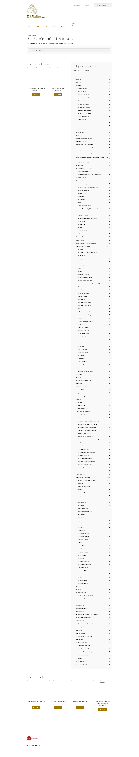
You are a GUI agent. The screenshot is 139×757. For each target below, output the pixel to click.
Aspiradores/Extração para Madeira (87, 424)
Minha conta (86, 5)
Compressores (82, 496)
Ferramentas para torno (84, 305)
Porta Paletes (81, 224)
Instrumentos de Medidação (85, 312)
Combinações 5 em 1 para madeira (87, 427)
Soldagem (80, 574)
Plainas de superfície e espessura (86, 452)
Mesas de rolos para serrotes (85, 321)
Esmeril (80, 202)
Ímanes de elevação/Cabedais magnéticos (89, 209)
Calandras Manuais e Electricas (84, 138)
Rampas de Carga (82, 119)
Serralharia (79, 630)
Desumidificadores (81, 177)
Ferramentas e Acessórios (83, 246)
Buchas (80, 271)
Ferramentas (81, 299)
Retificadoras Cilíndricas (84, 564)
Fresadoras (79, 374)
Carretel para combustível (85, 280)
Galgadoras (81, 521)
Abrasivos (80, 249)
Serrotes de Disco (80, 633)
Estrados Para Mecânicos (84, 113)
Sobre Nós (37, 26)
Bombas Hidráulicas (81, 129)
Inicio (28, 26)
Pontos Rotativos (82, 337)
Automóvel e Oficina (81, 88)
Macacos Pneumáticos (82, 408)
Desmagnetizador (83, 296)
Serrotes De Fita (82, 571)
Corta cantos (79, 165)
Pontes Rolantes (82, 546)
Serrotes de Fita (80, 639)
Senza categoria (80, 627)
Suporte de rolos (82, 230)
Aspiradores (79, 85)
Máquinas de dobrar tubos (83, 411)
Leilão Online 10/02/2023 (82, 396)
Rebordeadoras (80, 611)
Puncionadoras (80, 605)
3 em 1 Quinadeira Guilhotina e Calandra (86, 76)
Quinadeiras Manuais (81, 608)
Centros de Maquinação (84, 493)
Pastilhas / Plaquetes (83, 330)
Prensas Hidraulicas (81, 592)
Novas (54, 26)
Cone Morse (81, 290)
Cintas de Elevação (83, 193)
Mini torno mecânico (83, 327)
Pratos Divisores (82, 349)
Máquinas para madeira (82, 418)
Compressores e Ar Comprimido (84, 144)
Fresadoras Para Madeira (84, 433)
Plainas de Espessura (83, 446)
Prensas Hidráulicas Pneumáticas (87, 602)
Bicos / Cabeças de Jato (84, 171)
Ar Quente (78, 82)
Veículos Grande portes (84, 583)
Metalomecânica (80, 474)
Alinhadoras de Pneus (83, 91)
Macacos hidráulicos (81, 405)
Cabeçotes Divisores (83, 274)
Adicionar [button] (36, 94)
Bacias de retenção (83, 184)
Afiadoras (78, 79)
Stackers (80, 227)
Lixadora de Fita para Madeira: (86, 436)
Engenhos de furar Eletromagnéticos (86, 243)
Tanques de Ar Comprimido (85, 154)
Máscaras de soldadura (84, 645)
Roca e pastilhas (82, 361)
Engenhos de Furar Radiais (85, 511)
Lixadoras (78, 399)
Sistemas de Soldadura (82, 642)
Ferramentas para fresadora (85, 302)
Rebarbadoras (81, 355)
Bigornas (80, 262)
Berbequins (81, 259)
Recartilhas (81, 358)
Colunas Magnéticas (81, 141)
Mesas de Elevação (83, 215)
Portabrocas (81, 346)
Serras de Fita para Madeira (85, 464)
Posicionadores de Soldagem (85, 652)
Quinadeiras (81, 558)
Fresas (79, 308)
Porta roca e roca (82, 343)
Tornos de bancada (83, 365)
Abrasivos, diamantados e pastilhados (88, 252)
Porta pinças (81, 340)
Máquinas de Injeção (83, 536)
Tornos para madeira (81, 664)
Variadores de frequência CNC (86, 371)
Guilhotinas (79, 383)
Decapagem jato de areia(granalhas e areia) (89, 174)
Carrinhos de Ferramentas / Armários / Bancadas (91, 284)
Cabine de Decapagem (84, 486)
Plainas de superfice (83, 449)
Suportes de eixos (82, 123)
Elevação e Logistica (81, 181)
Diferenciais (81, 196)
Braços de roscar (80, 132)
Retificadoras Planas (83, 567)
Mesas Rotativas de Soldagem (86, 649)
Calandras (80, 489)
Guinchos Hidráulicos (81, 390)
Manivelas (80, 318)
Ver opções (36, 707)
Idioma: (74, 23)
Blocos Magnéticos (83, 265)
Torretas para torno (83, 368)
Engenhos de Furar (83, 508)
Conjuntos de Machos (83, 293)
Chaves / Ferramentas (84, 287)
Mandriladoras (82, 530)
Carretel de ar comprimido (85, 277)
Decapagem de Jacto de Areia (84, 168)
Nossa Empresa (77, 5)
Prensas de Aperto (83, 352)
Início (29, 35)
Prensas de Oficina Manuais (85, 599)
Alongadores (81, 255)
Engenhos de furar (81, 240)
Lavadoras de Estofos (83, 116)
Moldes (80, 542)
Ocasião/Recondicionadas (83, 477)
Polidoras (78, 589)
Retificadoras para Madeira (85, 458)
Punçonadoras (82, 555)
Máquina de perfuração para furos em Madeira (90, 440)
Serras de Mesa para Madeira (85, 468)
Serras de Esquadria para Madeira (86, 461)
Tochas (80, 658)
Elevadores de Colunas (84, 101)
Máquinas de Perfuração (82, 415)
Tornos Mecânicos (83, 580)
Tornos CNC (81, 577)
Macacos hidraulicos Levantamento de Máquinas (91, 212)
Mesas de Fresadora (81, 471)
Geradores (78, 377)
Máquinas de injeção (83, 533)
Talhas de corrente (83, 234)
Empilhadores (81, 199)
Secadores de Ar (82, 151)
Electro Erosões (82, 502)
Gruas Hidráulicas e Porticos (83, 380)
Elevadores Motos (80, 237)
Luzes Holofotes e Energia (85, 315)
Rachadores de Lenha (83, 455)
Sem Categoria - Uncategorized (84, 624)
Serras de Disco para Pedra (85, 636)
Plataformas (81, 221)
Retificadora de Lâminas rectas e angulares (87, 614)
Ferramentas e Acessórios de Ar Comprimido (90, 148)
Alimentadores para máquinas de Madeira (89, 421)
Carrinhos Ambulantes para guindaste (88, 187)
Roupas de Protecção (83, 655)
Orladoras (80, 443)
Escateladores (81, 514)
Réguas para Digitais (83, 162)
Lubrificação (79, 402)
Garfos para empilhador (84, 205)
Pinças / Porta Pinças (83, 333)
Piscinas (78, 586)
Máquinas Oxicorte (83, 539)
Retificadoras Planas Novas (83, 617)
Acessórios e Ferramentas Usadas (87, 480)
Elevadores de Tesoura (84, 107)
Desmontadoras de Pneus (85, 98)
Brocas (77, 135)
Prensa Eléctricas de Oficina (85, 595)
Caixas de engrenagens (84, 94)
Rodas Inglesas (80, 620)
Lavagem (78, 393)
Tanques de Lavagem (83, 126)
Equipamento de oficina (84, 110)
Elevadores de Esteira (83, 104)
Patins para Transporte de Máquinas (87, 218)
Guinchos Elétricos (81, 386)
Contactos (63, 26)
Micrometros (81, 324)
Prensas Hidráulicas (83, 552)
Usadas (47, 26)
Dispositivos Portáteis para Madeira (87, 430)
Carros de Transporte (83, 190)
